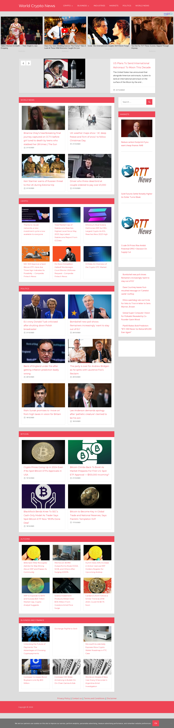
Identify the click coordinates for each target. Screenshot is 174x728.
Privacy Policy (63, 710)
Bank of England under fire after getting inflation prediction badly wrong (41, 382)
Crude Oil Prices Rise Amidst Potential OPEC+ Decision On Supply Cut (134, 260)
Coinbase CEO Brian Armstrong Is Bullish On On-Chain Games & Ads (65, 692)
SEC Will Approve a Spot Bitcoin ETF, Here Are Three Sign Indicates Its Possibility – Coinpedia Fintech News (35, 282)
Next (28, 63)
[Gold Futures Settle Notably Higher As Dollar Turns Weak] (136, 171)
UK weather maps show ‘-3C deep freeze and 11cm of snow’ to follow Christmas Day (88, 149)
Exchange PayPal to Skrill (66, 640)
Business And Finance (32, 632)
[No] (171, 723)
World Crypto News (37, 5)
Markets (113, 6)
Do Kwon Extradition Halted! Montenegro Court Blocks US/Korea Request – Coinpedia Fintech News (65, 282)
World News (142, 6)
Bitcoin (25, 446)
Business (82, 6)
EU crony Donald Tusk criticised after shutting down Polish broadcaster (135, 67)
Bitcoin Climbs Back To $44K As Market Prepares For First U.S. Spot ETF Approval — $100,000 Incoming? (89, 483)
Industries (99, 6)
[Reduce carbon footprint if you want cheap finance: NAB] (136, 133)
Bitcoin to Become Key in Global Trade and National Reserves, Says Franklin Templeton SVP (88, 527)
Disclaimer (112, 710)
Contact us (77, 710)
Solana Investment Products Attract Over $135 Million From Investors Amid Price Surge (64, 613)
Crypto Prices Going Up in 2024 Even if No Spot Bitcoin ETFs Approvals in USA (43, 483)
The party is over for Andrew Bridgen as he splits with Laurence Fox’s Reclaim (89, 382)
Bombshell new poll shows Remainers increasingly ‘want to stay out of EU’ (89, 337)
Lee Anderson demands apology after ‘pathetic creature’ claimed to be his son (88, 426)
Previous (23, 63)
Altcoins (25, 551)
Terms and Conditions (94, 710)
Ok (155, 723)
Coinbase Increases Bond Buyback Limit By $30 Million (35, 692)
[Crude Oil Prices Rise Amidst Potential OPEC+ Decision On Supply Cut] (136, 222)
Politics (127, 6)
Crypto (67, 6)
